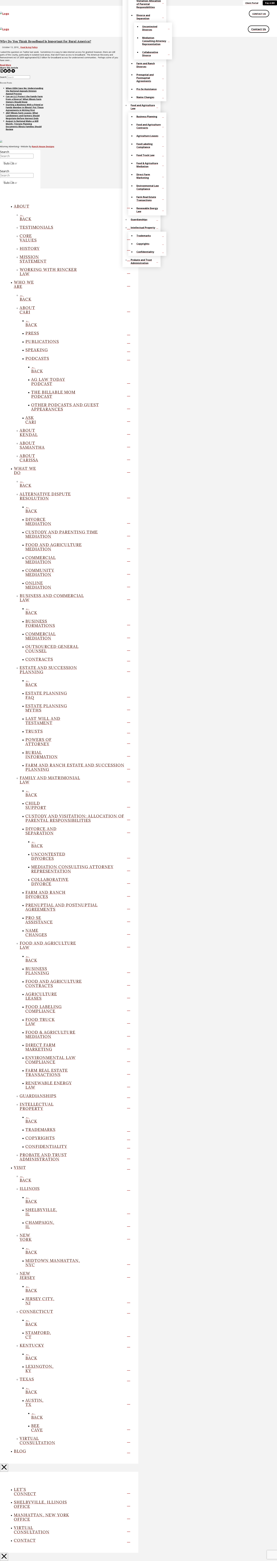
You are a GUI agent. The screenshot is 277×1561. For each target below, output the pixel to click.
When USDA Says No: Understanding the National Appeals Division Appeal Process (24, 91)
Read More (5, 65)
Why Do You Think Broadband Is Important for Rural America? (45, 41)
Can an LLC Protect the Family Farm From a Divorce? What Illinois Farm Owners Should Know (24, 99)
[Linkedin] (9, 71)
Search (3, 77)
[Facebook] (2, 71)
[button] (273, 13)
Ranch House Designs (43, 146)
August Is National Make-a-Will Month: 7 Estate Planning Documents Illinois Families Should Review (24, 125)
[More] (13, 71)
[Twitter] (5, 71)
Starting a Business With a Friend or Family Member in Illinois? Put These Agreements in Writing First (25, 107)
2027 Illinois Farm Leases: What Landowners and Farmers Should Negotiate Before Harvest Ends (23, 115)
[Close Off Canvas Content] (4, 1468)
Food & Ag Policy (29, 47)
